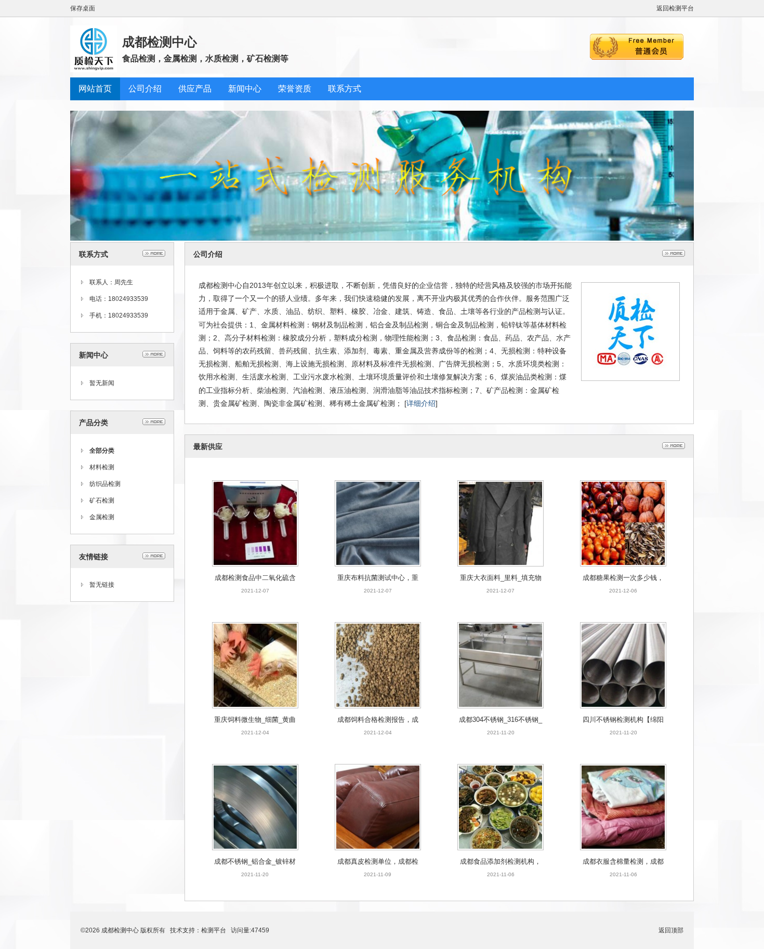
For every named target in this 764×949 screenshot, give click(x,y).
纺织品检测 (105, 483)
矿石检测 (101, 500)
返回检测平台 (675, 8)
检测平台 (213, 930)
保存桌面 (82, 8)
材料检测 (101, 467)
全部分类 (101, 450)
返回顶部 (670, 930)
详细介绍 (421, 403)
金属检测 (101, 517)
